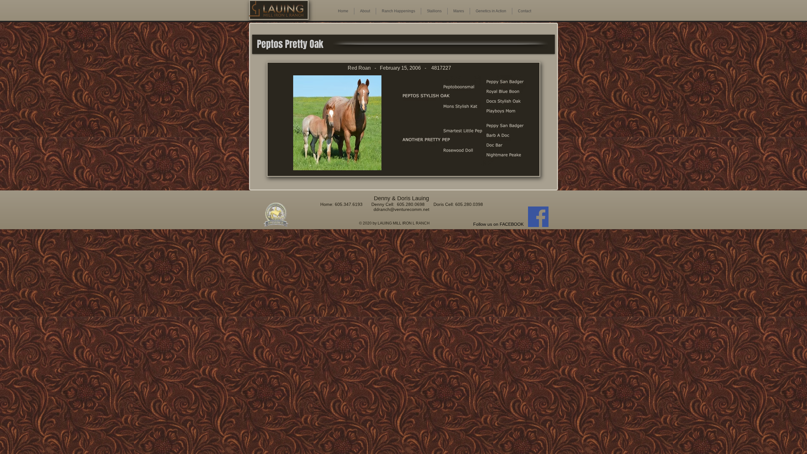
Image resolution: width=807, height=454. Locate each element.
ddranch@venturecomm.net (401, 209)
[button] (459, 11)
